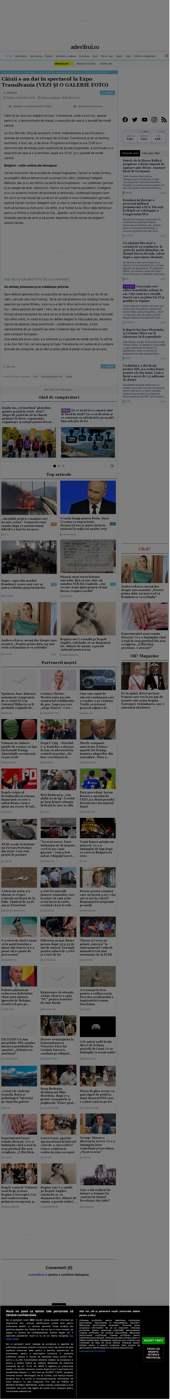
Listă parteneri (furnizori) (91, 1351)
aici (35, 1372)
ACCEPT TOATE (151, 1340)
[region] (84, 1352)
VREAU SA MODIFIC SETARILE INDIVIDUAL (151, 1353)
